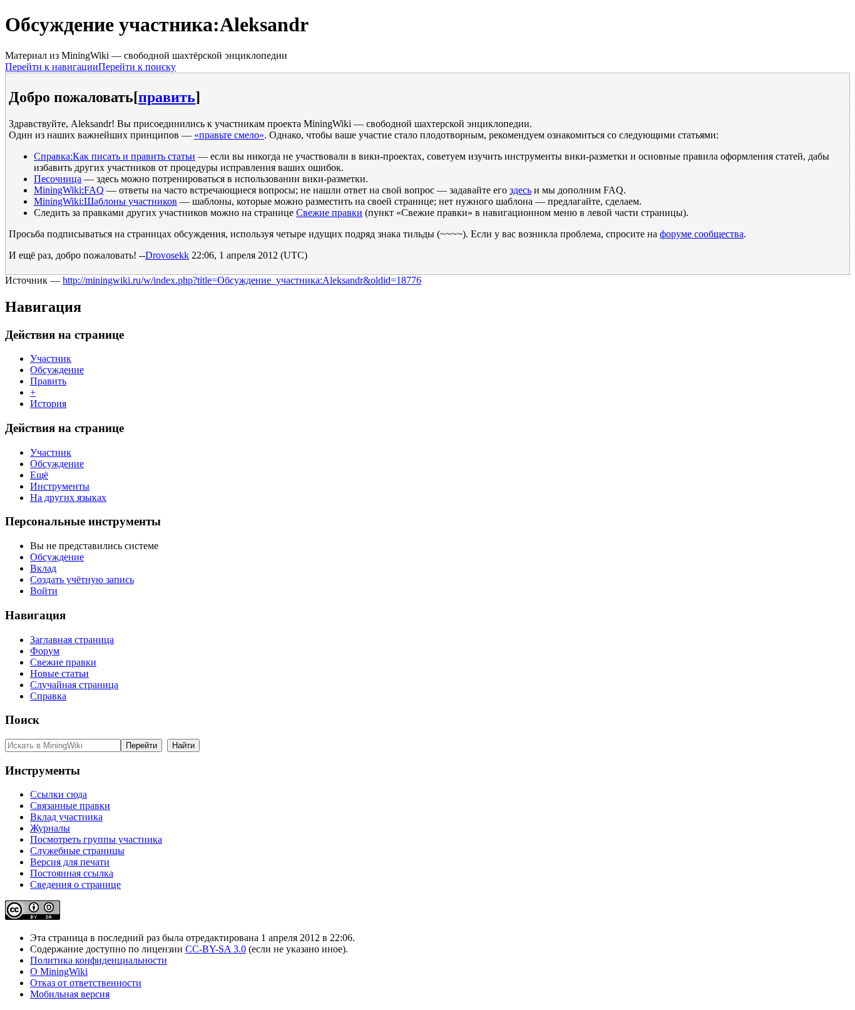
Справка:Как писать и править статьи (114, 156)
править (166, 97)
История (48, 403)
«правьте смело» (229, 135)
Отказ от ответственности (85, 982)
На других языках (68, 497)
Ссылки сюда (58, 794)
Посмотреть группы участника (96, 839)
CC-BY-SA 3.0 (215, 949)
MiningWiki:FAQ (69, 190)
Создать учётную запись (82, 579)
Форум (44, 651)
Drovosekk (167, 255)
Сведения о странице (75, 884)
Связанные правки (70, 805)
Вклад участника (66, 817)
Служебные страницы (77, 850)
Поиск (22, 719)
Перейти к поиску (137, 66)
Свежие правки (329, 212)
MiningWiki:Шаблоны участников (105, 201)
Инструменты (60, 486)
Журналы (50, 828)
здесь (520, 190)
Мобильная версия (70, 994)
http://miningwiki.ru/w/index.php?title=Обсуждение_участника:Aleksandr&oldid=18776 (242, 280)
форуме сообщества (702, 234)
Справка (48, 696)
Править (48, 381)
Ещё (39, 475)
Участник (50, 358)
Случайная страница (74, 684)
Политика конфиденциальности (98, 960)
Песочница (57, 178)
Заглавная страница (72, 639)
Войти (44, 590)
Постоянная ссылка (71, 873)
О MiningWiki (59, 971)
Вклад (43, 568)
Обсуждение (57, 369)
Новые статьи (59, 673)
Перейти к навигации (51, 66)
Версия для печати (70, 862)
